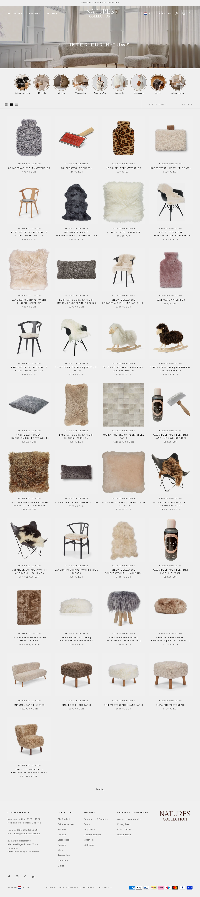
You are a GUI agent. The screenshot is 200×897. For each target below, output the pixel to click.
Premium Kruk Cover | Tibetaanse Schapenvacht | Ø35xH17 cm (76, 639)
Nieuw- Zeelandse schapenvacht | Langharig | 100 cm (123, 302)
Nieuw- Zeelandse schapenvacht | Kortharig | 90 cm (171, 234)
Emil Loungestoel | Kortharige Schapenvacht (171, 771)
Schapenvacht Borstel (76, 168)
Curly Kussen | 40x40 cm (123, 232)
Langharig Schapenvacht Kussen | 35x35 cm (29, 301)
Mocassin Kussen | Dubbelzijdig (76, 502)
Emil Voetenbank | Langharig (123, 705)
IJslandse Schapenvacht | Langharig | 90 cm (170, 504)
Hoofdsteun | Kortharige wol (170, 168)
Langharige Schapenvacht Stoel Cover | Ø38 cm (29, 369)
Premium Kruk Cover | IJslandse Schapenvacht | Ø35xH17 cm (123, 639)
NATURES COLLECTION (29, 164)
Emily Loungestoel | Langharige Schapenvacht (29, 771)
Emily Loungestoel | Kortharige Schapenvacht (29, 838)
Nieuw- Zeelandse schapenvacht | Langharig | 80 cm (76, 234)
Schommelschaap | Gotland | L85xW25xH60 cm (170, 838)
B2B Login (165, 14)
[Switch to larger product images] (6, 104)
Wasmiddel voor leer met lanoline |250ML (170, 571)
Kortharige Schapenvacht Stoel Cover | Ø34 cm (29, 234)
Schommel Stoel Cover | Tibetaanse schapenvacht (76, 771)
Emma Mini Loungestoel (123, 837)
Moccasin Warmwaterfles (123, 168)
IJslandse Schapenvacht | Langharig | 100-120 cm (29, 571)
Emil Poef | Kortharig (76, 705)
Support (34, 14)
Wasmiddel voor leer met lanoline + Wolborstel (170, 436)
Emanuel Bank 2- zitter (29, 705)
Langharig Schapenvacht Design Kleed (29, 639)
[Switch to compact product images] (16, 104)
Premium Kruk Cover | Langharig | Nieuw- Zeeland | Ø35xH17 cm (170, 639)
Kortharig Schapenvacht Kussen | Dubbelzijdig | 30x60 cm (76, 302)
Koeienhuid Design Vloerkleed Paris (124, 436)
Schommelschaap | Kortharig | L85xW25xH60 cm (171, 369)
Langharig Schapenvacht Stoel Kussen (76, 571)
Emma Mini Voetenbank (171, 705)
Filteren (187, 104)
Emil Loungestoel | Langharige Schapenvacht (123, 771)
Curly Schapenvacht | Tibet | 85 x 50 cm (76, 369)
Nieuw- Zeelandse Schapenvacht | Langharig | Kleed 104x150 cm (123, 572)
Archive (52, 14)
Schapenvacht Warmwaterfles (29, 168)
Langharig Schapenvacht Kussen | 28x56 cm (76, 436)
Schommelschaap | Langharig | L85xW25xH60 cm (123, 369)
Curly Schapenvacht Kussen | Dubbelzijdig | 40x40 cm (29, 504)
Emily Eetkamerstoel (76, 837)
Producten (15, 14)
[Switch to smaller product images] (11, 104)
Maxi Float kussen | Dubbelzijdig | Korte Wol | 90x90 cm (29, 437)
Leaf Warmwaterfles (171, 300)
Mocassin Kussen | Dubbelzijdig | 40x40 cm (123, 504)
